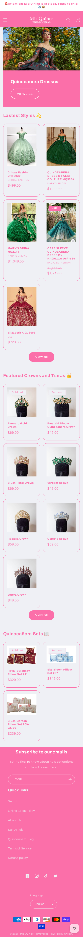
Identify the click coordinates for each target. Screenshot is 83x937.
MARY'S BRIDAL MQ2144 (19, 250)
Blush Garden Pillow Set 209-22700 (18, 724)
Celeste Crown (57, 538)
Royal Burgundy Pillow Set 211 (19, 672)
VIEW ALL (25, 93)
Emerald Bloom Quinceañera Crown (61, 425)
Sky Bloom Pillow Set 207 (59, 671)
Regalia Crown (18, 538)
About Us (14, 820)
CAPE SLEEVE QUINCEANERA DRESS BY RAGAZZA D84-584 (61, 253)
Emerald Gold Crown (17, 425)
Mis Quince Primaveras (34, 934)
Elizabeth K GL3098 (22, 332)
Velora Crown (17, 594)
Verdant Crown (57, 482)
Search (13, 801)
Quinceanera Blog (21, 839)
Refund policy (18, 858)
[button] (5, 20)
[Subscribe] (70, 779)
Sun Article (16, 829)
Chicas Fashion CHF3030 (18, 174)
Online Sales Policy (21, 810)
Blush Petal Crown (21, 482)
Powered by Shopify (61, 934)
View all (41, 356)
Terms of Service (20, 848)
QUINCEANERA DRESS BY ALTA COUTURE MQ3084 (60, 176)
